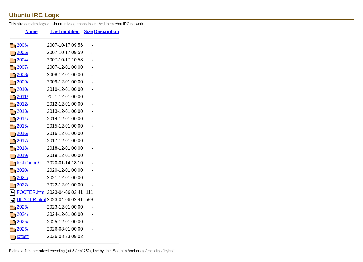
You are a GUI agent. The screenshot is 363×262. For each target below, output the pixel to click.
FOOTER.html (31, 192)
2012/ (22, 104)
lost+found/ (28, 162)
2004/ (22, 59)
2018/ (22, 148)
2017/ (22, 140)
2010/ (22, 89)
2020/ (22, 170)
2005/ (22, 52)
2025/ (22, 221)
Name (31, 31)
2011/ (22, 96)
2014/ (22, 118)
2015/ (22, 126)
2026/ (22, 229)
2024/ (22, 214)
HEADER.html (31, 199)
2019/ (22, 155)
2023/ (22, 207)
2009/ (22, 82)
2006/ (22, 45)
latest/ (23, 236)
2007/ (22, 67)
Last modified (65, 31)
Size (88, 31)
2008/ (22, 74)
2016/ (22, 133)
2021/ (22, 177)
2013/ (22, 111)
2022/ (22, 184)
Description (106, 31)
